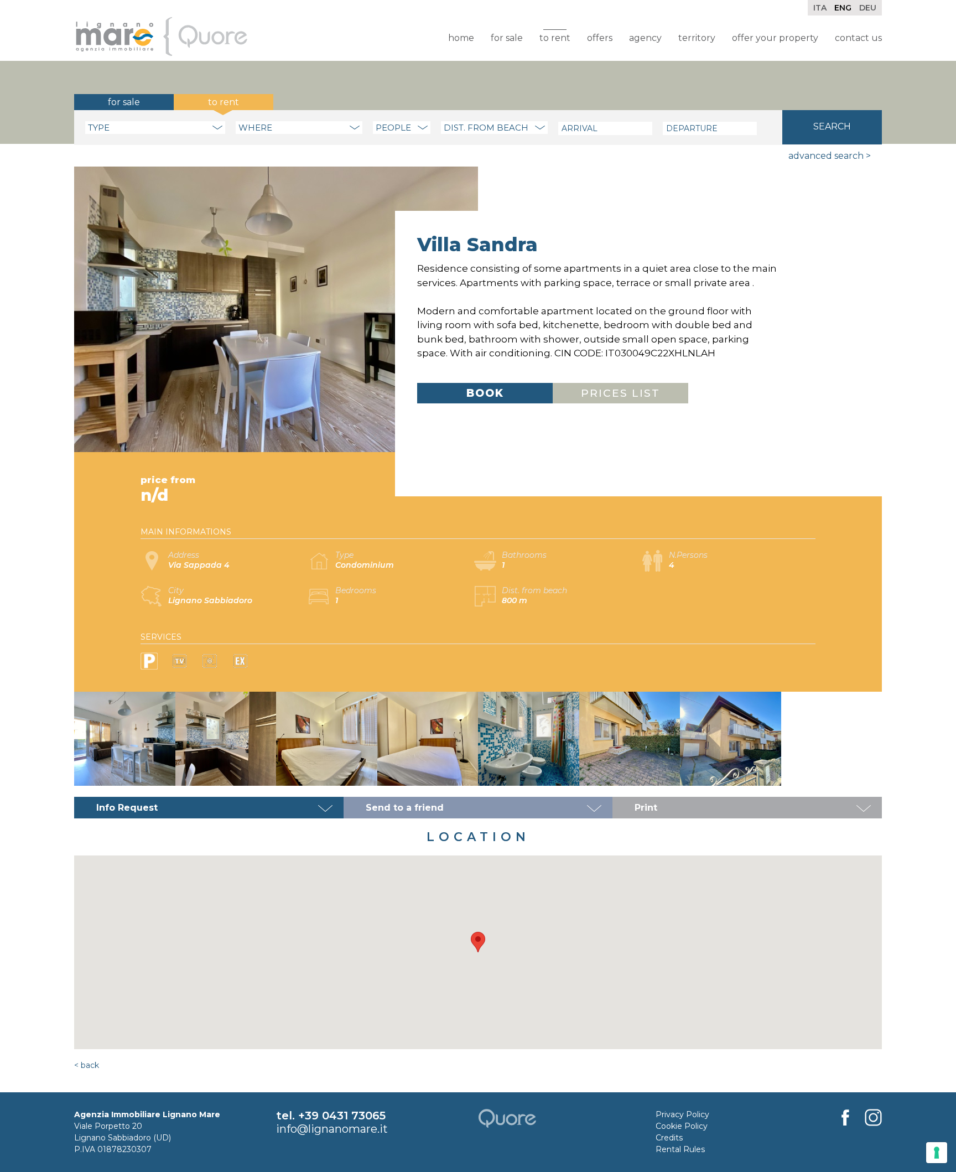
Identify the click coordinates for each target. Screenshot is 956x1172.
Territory (696, 38)
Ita (820, 8)
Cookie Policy (682, 1126)
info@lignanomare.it (332, 1128)
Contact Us (858, 38)
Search (832, 126)
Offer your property (775, 38)
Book (485, 393)
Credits (669, 1138)
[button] (478, 942)
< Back (86, 1065)
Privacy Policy (682, 1114)
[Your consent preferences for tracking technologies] (936, 1152)
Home (461, 38)
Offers (599, 38)
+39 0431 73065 (342, 1115)
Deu (867, 8)
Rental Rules (680, 1149)
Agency (645, 38)
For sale (507, 38)
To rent (554, 38)
